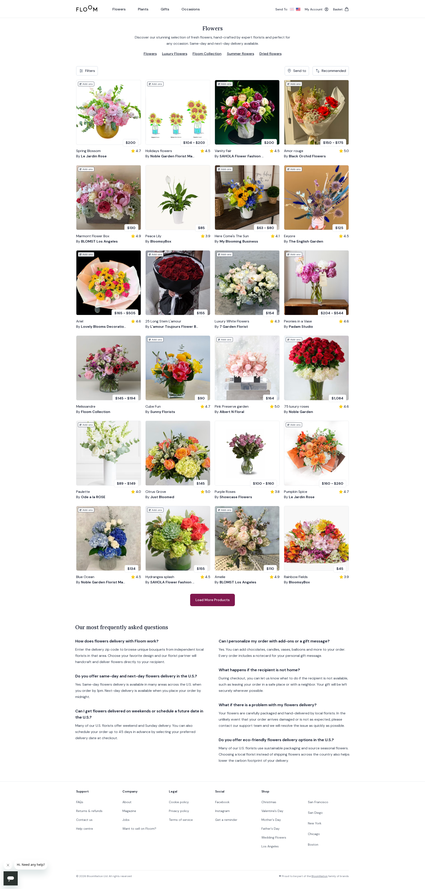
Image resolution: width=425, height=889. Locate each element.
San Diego (315, 813)
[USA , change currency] (298, 9)
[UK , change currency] (292, 9)
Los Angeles (270, 846)
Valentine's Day (272, 811)
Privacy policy (179, 811)
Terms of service (181, 820)
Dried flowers (270, 53)
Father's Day (270, 829)
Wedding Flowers (273, 837)
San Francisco (318, 802)
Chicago (314, 834)
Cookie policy (179, 802)
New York (314, 823)
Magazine (129, 811)
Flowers (150, 53)
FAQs (79, 802)
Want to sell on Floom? (139, 829)
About (126, 802)
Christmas (268, 802)
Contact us (84, 820)
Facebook (222, 802)
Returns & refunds (89, 811)
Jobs (125, 820)
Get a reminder (226, 820)
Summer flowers (240, 53)
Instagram (222, 811)
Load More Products (212, 600)
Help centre (84, 829)
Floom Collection (207, 53)
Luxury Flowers (174, 53)
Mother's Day (271, 820)
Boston (313, 845)
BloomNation (319, 876)
